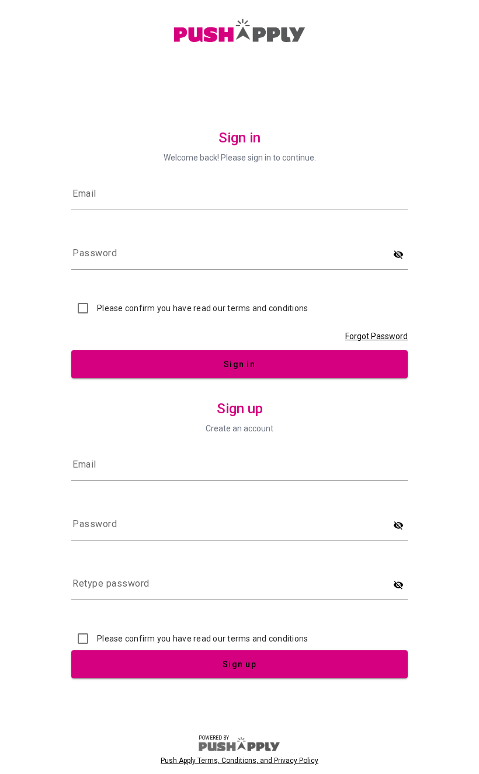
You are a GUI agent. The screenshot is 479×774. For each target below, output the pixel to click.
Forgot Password (376, 336)
